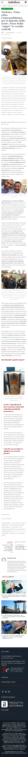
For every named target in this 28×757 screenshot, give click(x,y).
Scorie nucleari (20, 533)
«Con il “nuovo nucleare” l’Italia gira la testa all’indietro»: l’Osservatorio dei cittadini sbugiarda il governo (13, 637)
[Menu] (2, 2)
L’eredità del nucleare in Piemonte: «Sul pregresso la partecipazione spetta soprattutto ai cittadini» (14, 617)
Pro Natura (12, 533)
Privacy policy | (5, 753)
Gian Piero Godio (10, 32)
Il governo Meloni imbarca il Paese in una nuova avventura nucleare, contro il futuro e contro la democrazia (14, 596)
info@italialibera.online (8, 682)
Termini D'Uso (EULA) (21, 753)
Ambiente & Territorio (7, 8)
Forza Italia (15, 527)
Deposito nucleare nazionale (17, 525)
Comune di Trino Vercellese (18, 523)
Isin (20, 527)
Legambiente (5, 533)
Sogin (3, 535)
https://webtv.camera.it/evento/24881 (9, 351)
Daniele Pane (5, 525)
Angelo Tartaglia (6, 523)
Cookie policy (12, 753)
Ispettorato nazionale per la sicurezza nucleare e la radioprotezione (13, 530)
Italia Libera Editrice (18, 751)
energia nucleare (6, 527)
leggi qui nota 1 (13, 259)
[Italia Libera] (14, 2)
